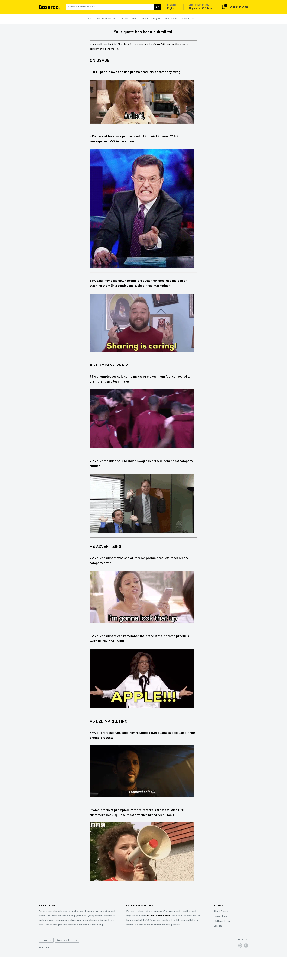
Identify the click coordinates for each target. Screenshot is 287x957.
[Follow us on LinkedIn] (246, 945)
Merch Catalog (149, 18)
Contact (186, 18)
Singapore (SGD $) (64, 940)
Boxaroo (169, 18)
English (44, 940)
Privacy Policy (221, 916)
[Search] (157, 7)
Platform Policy (222, 921)
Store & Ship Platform (99, 18)
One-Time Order (128, 18)
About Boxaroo (221, 911)
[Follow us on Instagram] (240, 945)
